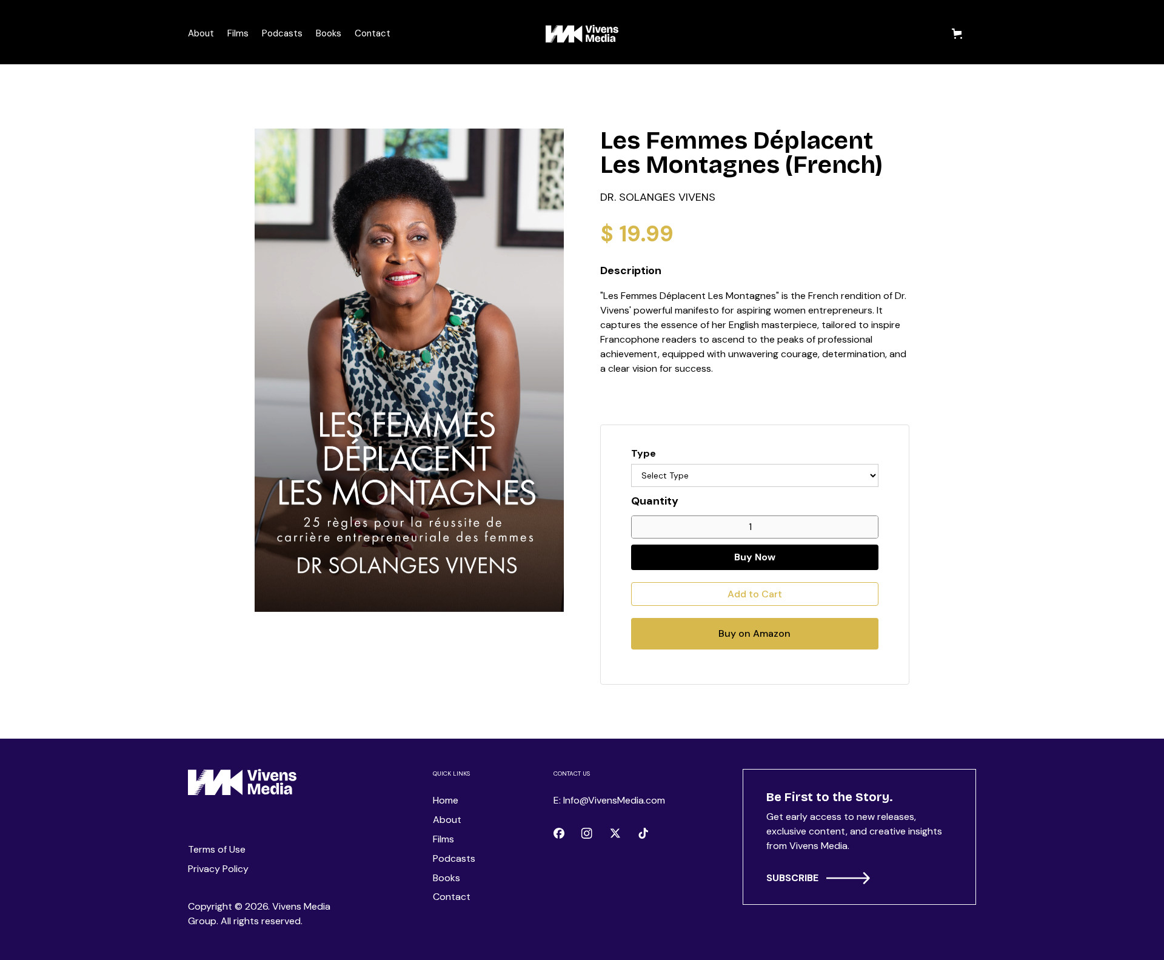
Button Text (804, 881)
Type (643, 453)
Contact (372, 33)
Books (328, 33)
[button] (959, 33)
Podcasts (282, 33)
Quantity (654, 501)
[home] (582, 33)
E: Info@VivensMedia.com (609, 800)
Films (238, 33)
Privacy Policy (218, 868)
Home (445, 800)
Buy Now (754, 557)
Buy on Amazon (754, 633)
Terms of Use (217, 849)
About (201, 33)
